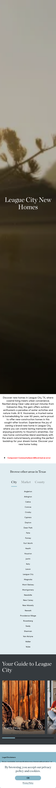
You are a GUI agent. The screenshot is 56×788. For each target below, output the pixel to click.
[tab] (14, 483)
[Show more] (41, 727)
